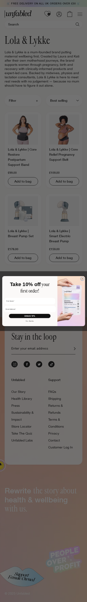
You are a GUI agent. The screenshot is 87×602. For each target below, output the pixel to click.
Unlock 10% (29, 316)
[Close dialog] (82, 279)
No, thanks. (30, 321)
